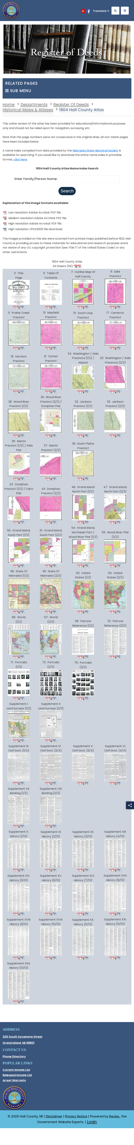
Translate (99, 11)
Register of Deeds (71, 104)
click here (20, 159)
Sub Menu (20, 90)
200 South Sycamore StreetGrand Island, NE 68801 (34, 1040)
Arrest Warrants (14, 1080)
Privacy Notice (76, 1116)
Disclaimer (54, 1116)
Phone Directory (14, 1057)
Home (9, 104)
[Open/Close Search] (115, 11)
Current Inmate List (19, 1070)
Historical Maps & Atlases (28, 110)
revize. (114, 1116)
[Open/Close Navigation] (125, 11)
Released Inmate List (19, 1075)
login (92, 1121)
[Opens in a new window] (83, 11)
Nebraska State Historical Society (95, 151)
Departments (34, 104)
